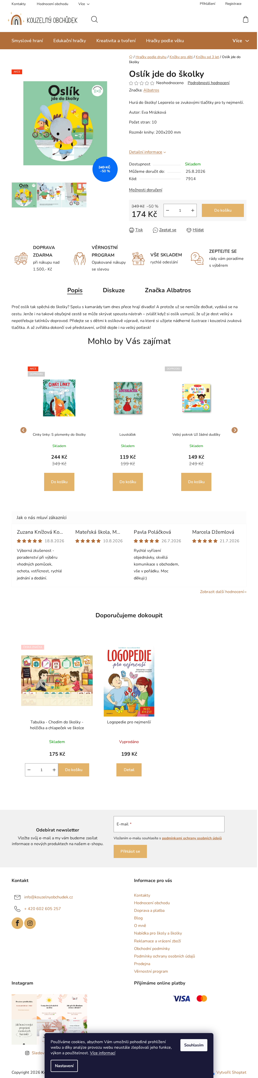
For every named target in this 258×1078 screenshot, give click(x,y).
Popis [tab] (73, 290)
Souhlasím (192, 1045)
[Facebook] (15, 923)
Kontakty (17, 4)
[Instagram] (28, 923)
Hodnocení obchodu (51, 4)
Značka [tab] (166, 290)
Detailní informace (143, 152)
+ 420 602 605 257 (40, 909)
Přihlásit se (127, 851)
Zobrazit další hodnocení (220, 592)
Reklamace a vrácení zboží (155, 941)
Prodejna (140, 964)
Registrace (231, 3)
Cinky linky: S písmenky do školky (57, 434)
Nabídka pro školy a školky (156, 933)
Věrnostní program (149, 971)
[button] (57, 472)
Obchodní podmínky (150, 948)
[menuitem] (25, 40)
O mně (138, 925)
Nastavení (62, 1066)
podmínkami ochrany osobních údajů (189, 838)
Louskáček (126, 434)
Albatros (149, 90)
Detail (127, 770)
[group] (57, 430)
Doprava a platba (147, 910)
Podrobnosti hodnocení (207, 83)
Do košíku (221, 210)
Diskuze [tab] (112, 290)
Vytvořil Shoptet (230, 1072)
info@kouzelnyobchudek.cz (46, 897)
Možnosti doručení (143, 190)
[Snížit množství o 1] (166, 210)
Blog (136, 918)
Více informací (101, 1053)
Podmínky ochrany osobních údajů (162, 956)
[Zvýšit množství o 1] (191, 210)
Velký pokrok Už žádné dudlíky (194, 434)
